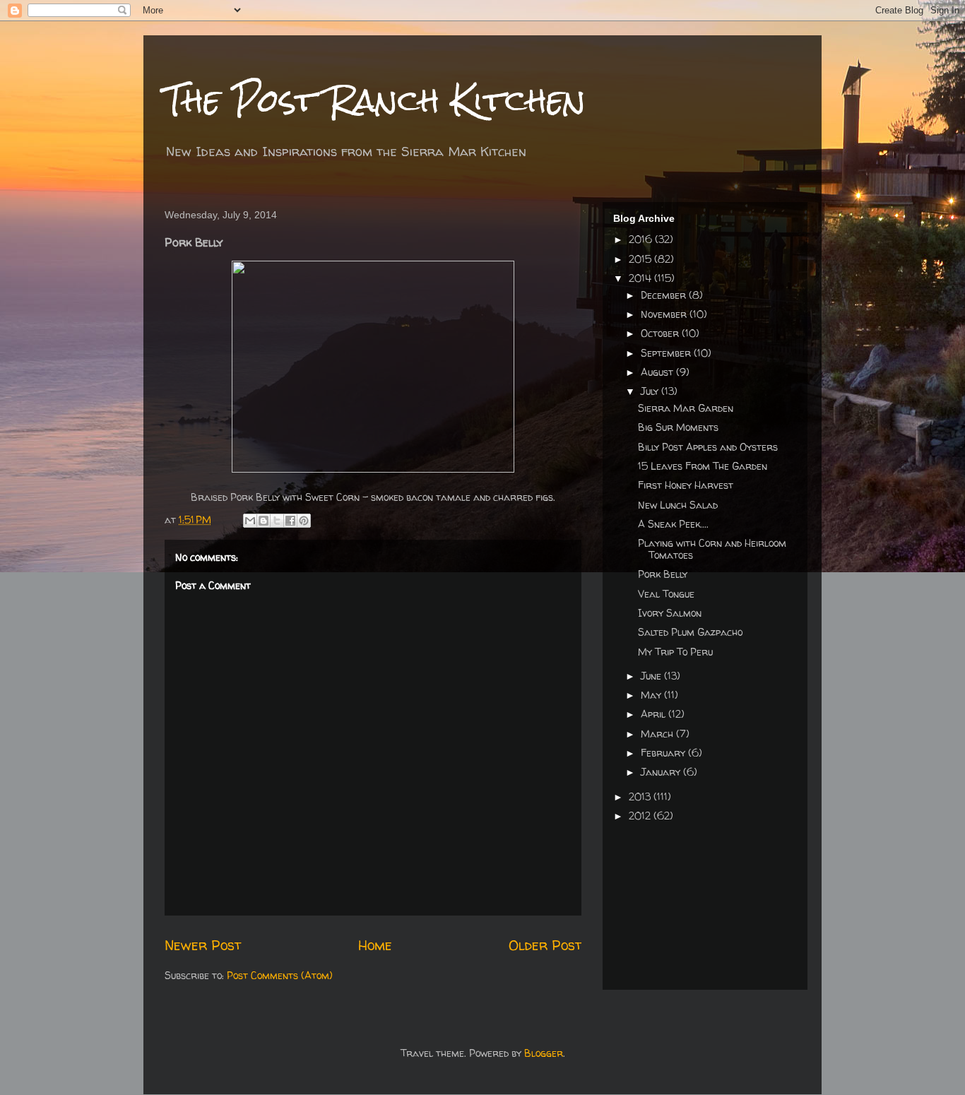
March (658, 733)
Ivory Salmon (669, 613)
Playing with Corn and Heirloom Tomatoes (712, 549)
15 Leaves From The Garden (702, 466)
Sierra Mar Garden (685, 408)
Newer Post (203, 944)
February (664, 752)
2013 (641, 796)
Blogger (543, 1053)
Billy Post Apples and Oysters (708, 447)
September (667, 353)
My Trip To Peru (675, 651)
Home (375, 944)
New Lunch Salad (678, 504)
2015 (641, 259)
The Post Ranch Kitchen (375, 100)
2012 (641, 815)
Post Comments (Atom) (280, 975)
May (652, 695)
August (658, 372)
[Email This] (250, 521)
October (661, 333)
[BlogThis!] (263, 521)
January (662, 772)
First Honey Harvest (685, 485)
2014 (641, 278)
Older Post (545, 944)
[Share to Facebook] (290, 521)
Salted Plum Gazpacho (690, 632)
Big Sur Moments (678, 427)
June (652, 675)
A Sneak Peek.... (673, 524)
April (654, 714)
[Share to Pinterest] (304, 521)
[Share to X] (277, 521)
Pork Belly (662, 574)
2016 (642, 239)
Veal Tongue (666, 593)
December (665, 295)
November (665, 314)
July (651, 391)
